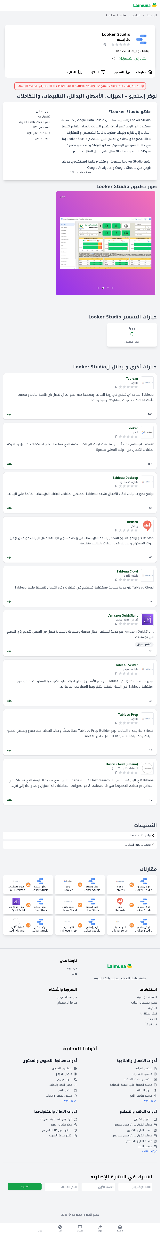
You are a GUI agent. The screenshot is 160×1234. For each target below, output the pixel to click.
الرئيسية (152, 16)
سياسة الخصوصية (66, 997)
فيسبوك (72, 968)
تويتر (74, 974)
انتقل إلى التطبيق (135, 58)
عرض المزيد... (149, 1100)
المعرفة (152, 1019)
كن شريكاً (151, 1025)
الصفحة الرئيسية (147, 997)
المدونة (152, 1008)
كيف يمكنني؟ (148, 1014)
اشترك (24, 1186)
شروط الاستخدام (67, 1003)
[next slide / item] (105, 243)
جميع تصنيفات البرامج (144, 1003)
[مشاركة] (113, 58)
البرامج (136, 16)
